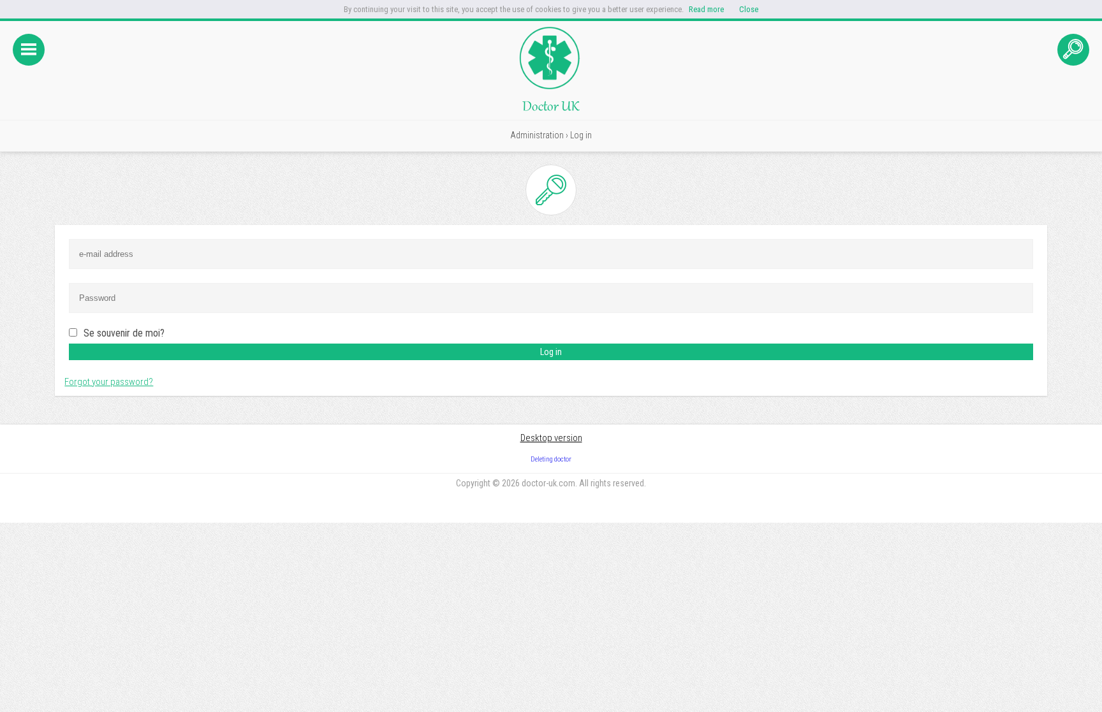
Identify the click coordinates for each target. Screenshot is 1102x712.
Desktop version (551, 438)
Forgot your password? (108, 382)
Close (748, 9)
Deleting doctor (551, 459)
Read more (706, 9)
